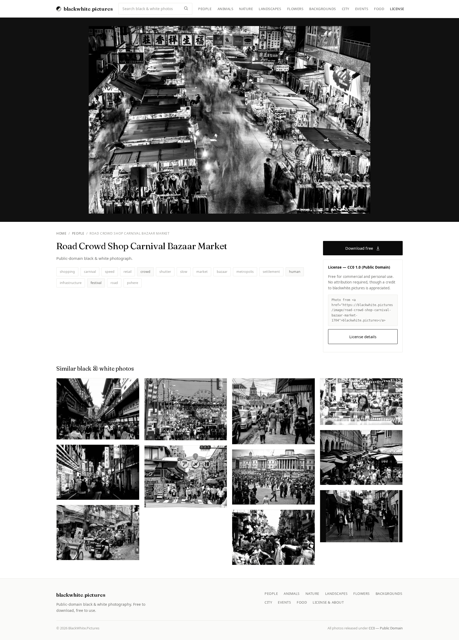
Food (379, 8)
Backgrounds (322, 8)
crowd (145, 271)
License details (362, 336)
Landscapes (270, 8)
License (397, 8)
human (294, 271)
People (204, 8)
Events (361, 8)
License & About (328, 602)
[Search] (186, 8)
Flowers (295, 8)
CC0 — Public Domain (386, 628)
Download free (359, 248)
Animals (225, 8)
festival (96, 283)
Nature (246, 8)
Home (61, 233)
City (345, 8)
